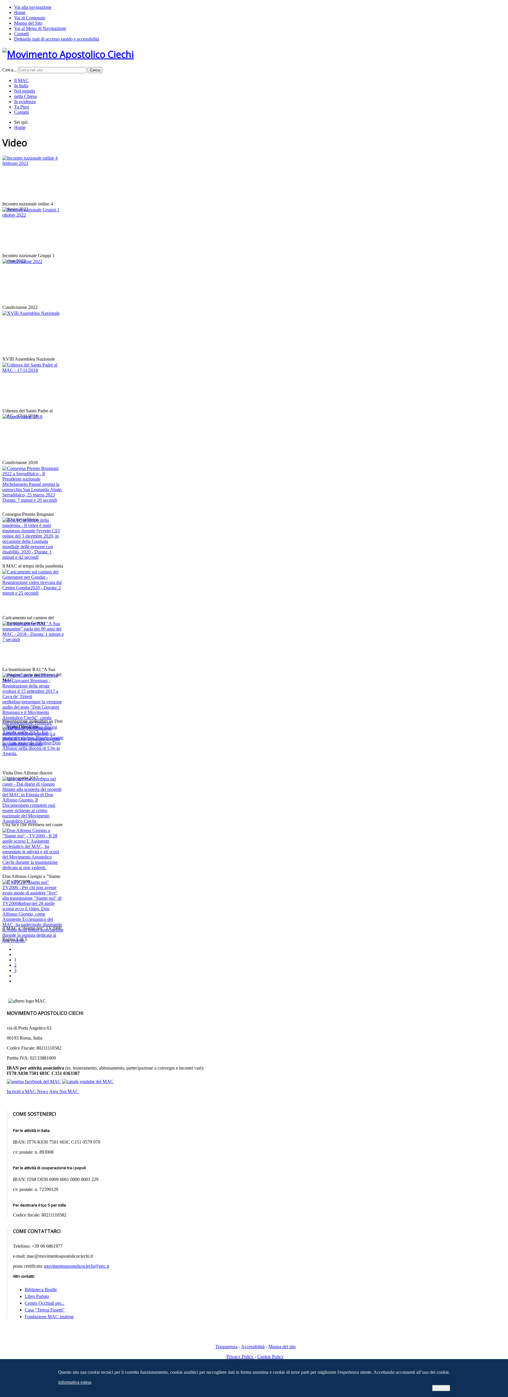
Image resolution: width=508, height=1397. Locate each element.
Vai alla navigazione (32, 7)
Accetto (441, 1388)
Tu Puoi (21, 106)
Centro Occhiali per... (44, 1303)
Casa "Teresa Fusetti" (45, 1309)
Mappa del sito (282, 1346)
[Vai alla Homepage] (68, 54)
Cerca (95, 70)
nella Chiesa (25, 96)
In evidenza (25, 101)
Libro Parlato (37, 1296)
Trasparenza (226, 1346)
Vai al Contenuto (29, 17)
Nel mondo (24, 90)
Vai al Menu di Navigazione (40, 28)
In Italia (21, 85)
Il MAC (21, 80)
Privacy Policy (240, 1356)
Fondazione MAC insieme (49, 1316)
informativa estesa (74, 1382)
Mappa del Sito (28, 23)
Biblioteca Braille (41, 1289)
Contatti (21, 33)
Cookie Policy (270, 1356)
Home (20, 12)
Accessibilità (253, 1346)
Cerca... (9, 69)
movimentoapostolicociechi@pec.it (76, 1266)
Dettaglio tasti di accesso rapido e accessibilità (56, 38)
